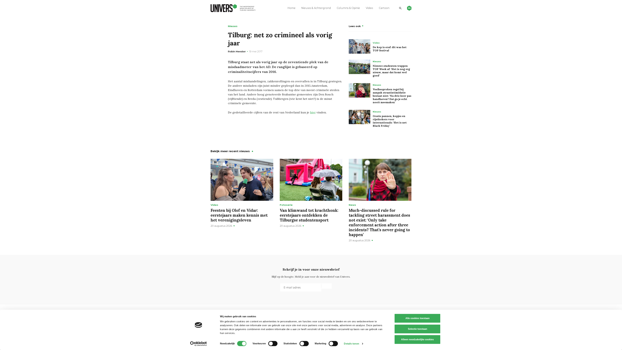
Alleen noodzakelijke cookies (417, 339)
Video (369, 8)
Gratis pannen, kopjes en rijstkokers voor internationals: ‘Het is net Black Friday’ (390, 120)
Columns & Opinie (348, 8)
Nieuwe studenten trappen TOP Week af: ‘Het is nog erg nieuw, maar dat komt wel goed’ (391, 70)
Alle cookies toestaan (417, 318)
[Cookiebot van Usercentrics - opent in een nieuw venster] (198, 343)
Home (291, 8)
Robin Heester (237, 51)
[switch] (272, 343)
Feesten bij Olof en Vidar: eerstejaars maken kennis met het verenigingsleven (239, 215)
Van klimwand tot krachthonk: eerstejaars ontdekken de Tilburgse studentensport (309, 215)
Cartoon (384, 8)
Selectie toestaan (417, 328)
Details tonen (351, 343)
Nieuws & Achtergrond (316, 8)
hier (313, 112)
